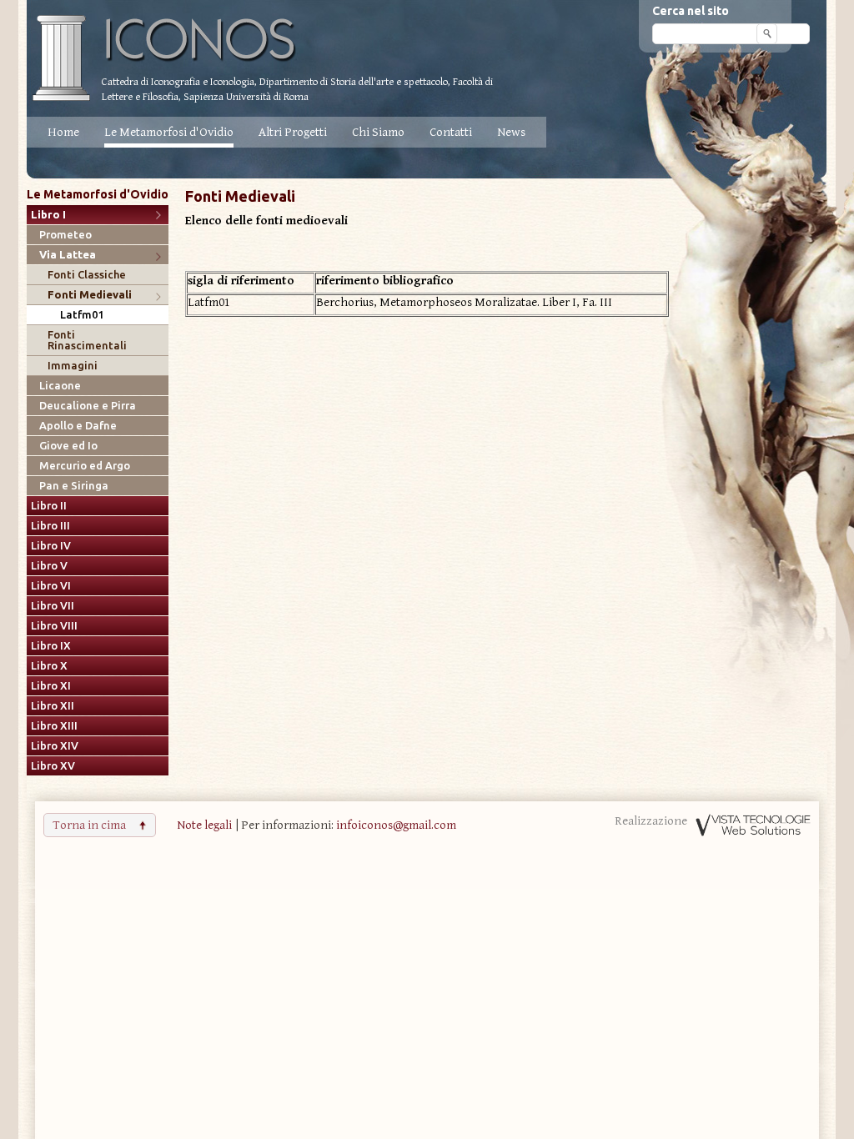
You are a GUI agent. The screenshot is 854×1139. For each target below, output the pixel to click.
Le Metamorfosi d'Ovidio (169, 132)
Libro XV (53, 765)
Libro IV (51, 545)
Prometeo (65, 234)
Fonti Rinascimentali (87, 340)
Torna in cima (89, 825)
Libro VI (51, 585)
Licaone (60, 385)
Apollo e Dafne (78, 425)
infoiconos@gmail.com (396, 825)
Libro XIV (54, 745)
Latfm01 (81, 314)
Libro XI (51, 685)
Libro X (49, 665)
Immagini (73, 365)
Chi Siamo (378, 132)
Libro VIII (54, 625)
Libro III (50, 525)
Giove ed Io (68, 445)
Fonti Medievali (90, 294)
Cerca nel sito (690, 11)
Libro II (49, 505)
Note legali (204, 825)
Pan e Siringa (73, 485)
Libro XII (52, 705)
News (511, 132)
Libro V (49, 565)
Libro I (48, 214)
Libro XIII (54, 725)
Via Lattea (67, 254)
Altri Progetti (293, 132)
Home (63, 132)
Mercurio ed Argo (84, 465)
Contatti (451, 132)
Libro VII (52, 605)
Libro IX (51, 645)
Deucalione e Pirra (87, 405)
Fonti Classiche (87, 274)
